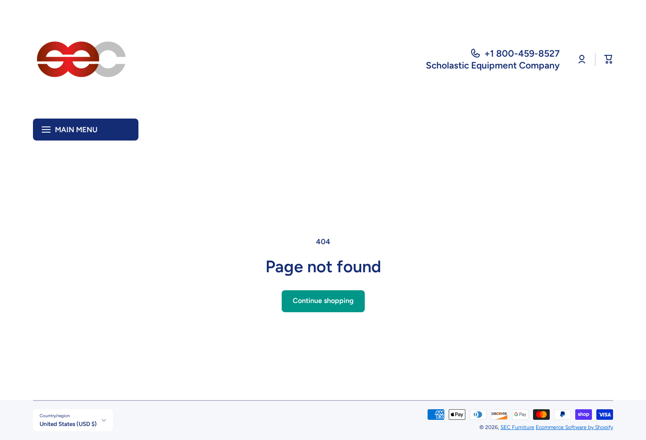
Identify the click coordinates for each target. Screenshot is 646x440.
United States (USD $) (68, 423)
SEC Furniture (517, 427)
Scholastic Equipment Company (493, 65)
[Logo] (81, 59)
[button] (608, 59)
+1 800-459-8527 (522, 53)
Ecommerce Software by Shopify (574, 427)
